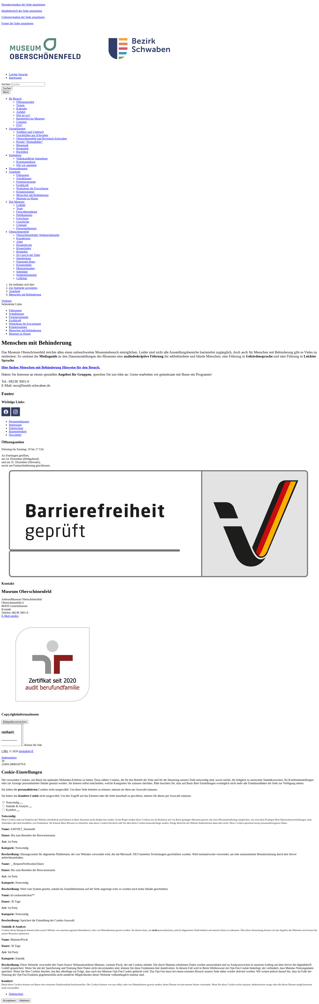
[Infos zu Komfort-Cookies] (18, 810)
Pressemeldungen (19, 421)
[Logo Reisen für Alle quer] (158, 576)
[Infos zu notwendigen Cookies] (21, 803)
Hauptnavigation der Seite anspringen (23, 4)
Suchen (5, 84)
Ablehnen (24, 1000)
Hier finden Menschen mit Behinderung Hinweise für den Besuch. (50, 367)
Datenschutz (16, 428)
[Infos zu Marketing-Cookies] (30, 807)
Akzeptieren (9, 1000)
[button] (15, 98)
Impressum (15, 424)
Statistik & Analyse (17, 806)
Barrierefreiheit (17, 431)
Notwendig (12, 802)
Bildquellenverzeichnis (15, 721)
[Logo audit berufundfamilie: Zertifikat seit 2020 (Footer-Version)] (73, 707)
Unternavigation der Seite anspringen (23, 17)
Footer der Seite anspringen (17, 23)
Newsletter (15, 434)
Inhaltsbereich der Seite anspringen (21, 10)
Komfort (11, 809)
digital (26, 751)
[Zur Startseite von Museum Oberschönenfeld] (90, 68)
